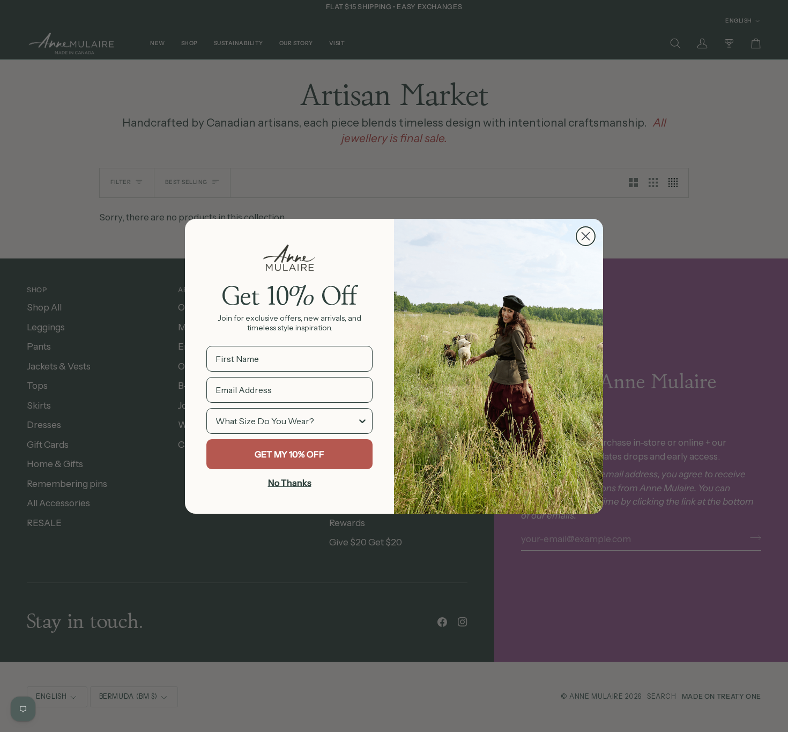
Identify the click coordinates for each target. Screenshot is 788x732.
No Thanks (289, 482)
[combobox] (286, 421)
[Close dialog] (585, 236)
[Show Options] (362, 421)
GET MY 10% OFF (289, 454)
